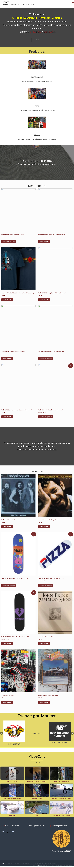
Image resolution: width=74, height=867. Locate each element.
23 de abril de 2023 (37, 798)
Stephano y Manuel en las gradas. (61, 798)
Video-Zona (37, 756)
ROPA (37, 106)
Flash (35, 863)
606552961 (49, 31)
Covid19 (37, 815)
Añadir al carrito (44, 241)
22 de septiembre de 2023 (61, 781)
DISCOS (37, 135)
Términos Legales (68, 865)
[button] (1, 733)
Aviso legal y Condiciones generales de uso (43, 865)
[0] (70, 3)
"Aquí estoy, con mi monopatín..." (61, 815)
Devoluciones (59, 865)
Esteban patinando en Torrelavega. (36, 781)
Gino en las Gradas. (12, 781)
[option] (14, 733)
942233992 (35, 31)
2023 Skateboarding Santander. (12, 798)
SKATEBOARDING (37, 77)
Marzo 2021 (12, 815)
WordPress (54, 863)
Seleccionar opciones (9, 241)
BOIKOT (6, 2)
